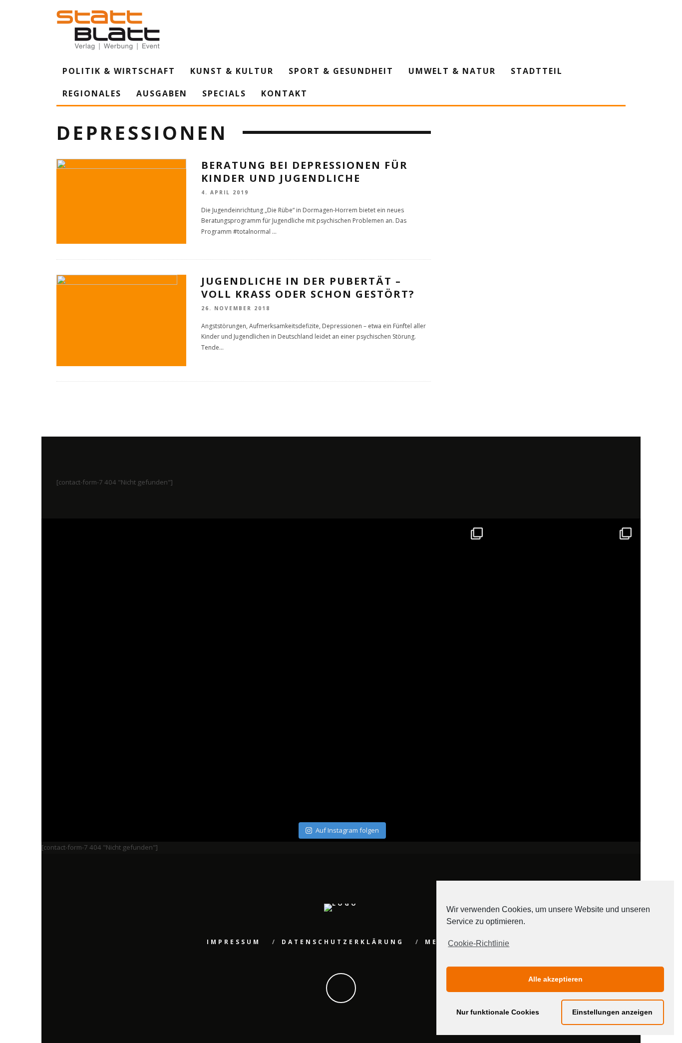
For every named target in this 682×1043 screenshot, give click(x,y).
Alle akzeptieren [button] (555, 979)
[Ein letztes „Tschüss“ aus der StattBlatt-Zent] (267, 595)
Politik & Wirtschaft (118, 70)
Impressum (234, 942)
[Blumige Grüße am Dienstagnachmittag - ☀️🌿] (565, 743)
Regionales (91, 93)
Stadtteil (537, 70)
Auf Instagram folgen (347, 830)
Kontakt (284, 93)
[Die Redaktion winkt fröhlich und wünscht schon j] (267, 743)
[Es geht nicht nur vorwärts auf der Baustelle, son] (117, 595)
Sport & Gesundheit (341, 70)
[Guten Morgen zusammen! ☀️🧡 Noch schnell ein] (415, 743)
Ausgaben (161, 93)
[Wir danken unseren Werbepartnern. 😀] (415, 595)
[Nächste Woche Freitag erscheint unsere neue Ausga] (117, 743)
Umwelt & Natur (452, 70)
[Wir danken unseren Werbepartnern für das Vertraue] (565, 595)
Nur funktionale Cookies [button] (497, 1012)
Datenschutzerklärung (343, 942)
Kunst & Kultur (232, 70)
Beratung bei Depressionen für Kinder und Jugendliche (304, 171)
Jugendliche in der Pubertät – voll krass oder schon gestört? (308, 287)
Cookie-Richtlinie (478, 943)
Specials (224, 93)
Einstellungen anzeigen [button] (612, 1012)
